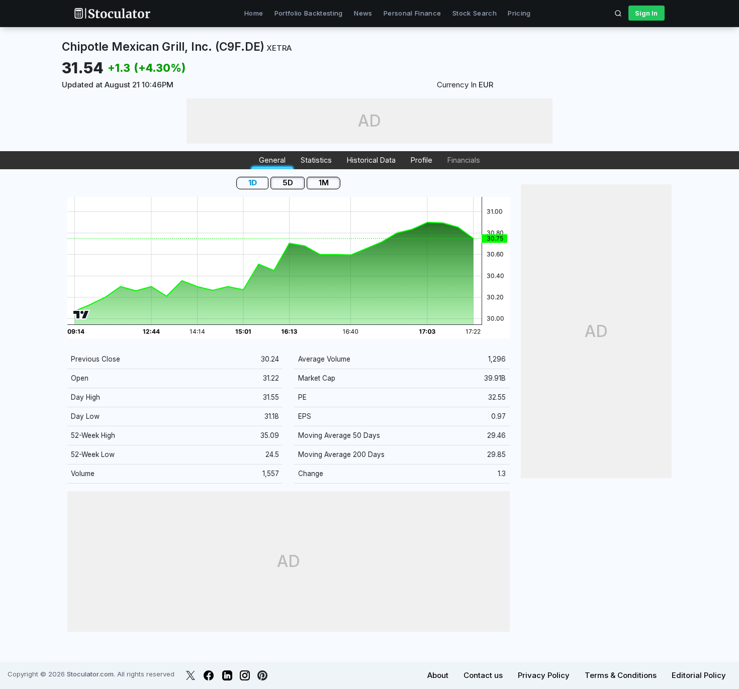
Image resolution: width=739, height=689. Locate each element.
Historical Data (371, 160)
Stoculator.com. (91, 674)
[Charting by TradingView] (81, 314)
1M (324, 182)
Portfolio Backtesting (308, 13)
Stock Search (474, 13)
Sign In (646, 13)
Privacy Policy (544, 675)
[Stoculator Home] (112, 13)
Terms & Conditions (621, 675)
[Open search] (618, 13)
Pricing (519, 13)
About (437, 675)
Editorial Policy (699, 675)
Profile (421, 160)
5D (288, 182)
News (363, 13)
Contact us (483, 675)
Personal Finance (412, 13)
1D (252, 182)
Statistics (316, 160)
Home (253, 13)
